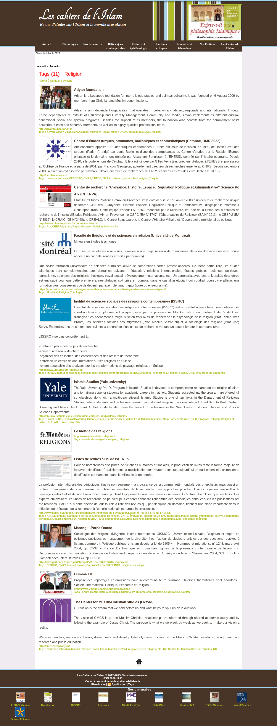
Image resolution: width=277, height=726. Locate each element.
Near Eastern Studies (176, 419)
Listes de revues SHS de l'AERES (101, 459)
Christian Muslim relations (75, 649)
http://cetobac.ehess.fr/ (53, 175)
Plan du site (98, 684)
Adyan (51, 132)
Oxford (122, 649)
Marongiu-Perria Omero (93, 528)
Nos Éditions (207, 44)
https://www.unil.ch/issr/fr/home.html (61, 369)
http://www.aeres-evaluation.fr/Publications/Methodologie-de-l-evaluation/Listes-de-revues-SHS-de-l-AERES (105, 512)
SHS (179, 518)
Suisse (183, 372)
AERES (51, 515)
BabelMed (159, 705)
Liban (106, 132)
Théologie (76, 292)
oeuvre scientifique (226, 515)
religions (124, 439)
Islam (67, 226)
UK (215, 649)
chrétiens (95, 132)
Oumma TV (83, 574)
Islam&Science (242, 705)
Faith (96, 649)
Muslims (156, 419)
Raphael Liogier (82, 226)
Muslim (145, 419)
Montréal (52, 292)
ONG (147, 132)
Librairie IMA (186, 705)
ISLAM (107, 178)
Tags (131, 684)
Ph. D (194, 419)
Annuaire (55, 66)
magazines (173, 515)
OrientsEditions (20, 719)
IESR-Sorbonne (20, 705)
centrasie (62, 178)
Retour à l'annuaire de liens (55, 80)
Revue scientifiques (109, 518)
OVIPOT (76, 705)
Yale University (71, 422)
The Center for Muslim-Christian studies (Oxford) (113, 602)
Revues (127, 518)
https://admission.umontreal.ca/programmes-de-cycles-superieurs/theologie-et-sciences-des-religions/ (102, 289)
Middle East (133, 419)
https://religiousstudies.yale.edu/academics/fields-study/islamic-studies (83, 416)
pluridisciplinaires (65, 518)
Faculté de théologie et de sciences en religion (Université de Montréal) (132, 235)
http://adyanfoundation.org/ (55, 128)
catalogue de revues (106, 515)
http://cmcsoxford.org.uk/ (54, 646)
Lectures (103, 705)
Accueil (46, 44)
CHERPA (57, 226)
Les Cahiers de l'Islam (230, 46)
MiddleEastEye (131, 705)
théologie (201, 518)
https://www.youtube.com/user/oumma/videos (102, 589)
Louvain (80, 565)
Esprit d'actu (90, 592)
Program (203, 419)
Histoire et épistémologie (138, 46)
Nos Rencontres (92, 44)
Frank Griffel (54, 419)
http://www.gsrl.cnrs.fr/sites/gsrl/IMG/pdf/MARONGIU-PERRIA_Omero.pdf (83, 562)
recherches (130, 178)
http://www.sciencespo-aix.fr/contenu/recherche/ (68, 223)
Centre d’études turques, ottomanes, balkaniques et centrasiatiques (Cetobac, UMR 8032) (147, 141)
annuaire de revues (81, 515)
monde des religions (94, 439)
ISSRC (134, 372)
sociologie (138, 565)
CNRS (87, 178)
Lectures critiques (161, 46)
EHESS (96, 178)
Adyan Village (64, 132)
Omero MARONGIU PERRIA (103, 565)
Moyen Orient (119, 132)
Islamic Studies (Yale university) (100, 382)
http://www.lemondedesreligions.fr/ (95, 436)
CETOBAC (75, 178)
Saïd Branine (172, 592)
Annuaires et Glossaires (184, 46)
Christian (52, 649)
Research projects (149, 649)
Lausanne (145, 372)
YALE (57, 422)
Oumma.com (144, 592)
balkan (51, 178)
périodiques (46, 518)
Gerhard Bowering (74, 419)
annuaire (62, 515)
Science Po (111, 226)
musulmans (136, 132)
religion (156, 132)
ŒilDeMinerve (214, 705)
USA (49, 422)
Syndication (119, 684)
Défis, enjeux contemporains (115, 46)
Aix (49, 226)
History (91, 419)
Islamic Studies (114, 419)
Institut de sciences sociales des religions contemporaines (92, 372)
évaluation (136, 515)
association (81, 132)
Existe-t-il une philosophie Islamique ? (232, 12)
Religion (98, 226)
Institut (51, 372)
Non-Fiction (48, 705)
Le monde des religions (93, 431)
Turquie (153, 178)
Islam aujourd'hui (109, 592)
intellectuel (150, 515)
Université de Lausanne (210, 372)
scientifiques (167, 518)
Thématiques (70, 44)
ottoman (117, 178)
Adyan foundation (89, 90)
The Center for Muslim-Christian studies (187, 649)
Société (186, 592)
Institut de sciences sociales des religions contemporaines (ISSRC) (129, 301)
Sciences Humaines (145, 518)
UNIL (191, 372)
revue (91, 518)
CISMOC (52, 565)
